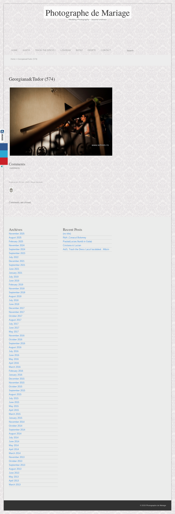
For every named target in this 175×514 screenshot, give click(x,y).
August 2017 (15, 320)
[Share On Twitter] (4, 154)
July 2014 (13, 437)
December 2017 (16, 308)
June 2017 (14, 327)
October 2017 (15, 316)
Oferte (92, 50)
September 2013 (17, 465)
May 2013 (14, 476)
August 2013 (15, 469)
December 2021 (16, 261)
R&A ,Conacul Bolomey (74, 237)
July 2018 (13, 300)
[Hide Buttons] (1, 167)
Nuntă (26, 50)
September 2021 (17, 265)
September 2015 (17, 390)
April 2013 (14, 480)
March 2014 (15, 453)
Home (14, 50)
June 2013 (14, 473)
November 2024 (16, 245)
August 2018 (15, 296)
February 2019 (16, 284)
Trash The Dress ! (45, 50)
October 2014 (15, 425)
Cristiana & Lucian (72, 245)
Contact (106, 50)
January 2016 (15, 375)
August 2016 (15, 347)
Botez (79, 50)
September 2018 (17, 292)
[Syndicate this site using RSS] (163, 50)
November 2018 (16, 288)
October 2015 (15, 386)
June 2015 (14, 402)
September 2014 (17, 429)
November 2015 (16, 382)
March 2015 (15, 414)
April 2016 (14, 363)
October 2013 (15, 461)
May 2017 (14, 331)
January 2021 (15, 273)
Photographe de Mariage (87, 12)
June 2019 (14, 280)
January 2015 (15, 418)
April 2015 (14, 410)
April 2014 (14, 449)
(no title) (67, 233)
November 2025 (16, 233)
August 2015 (15, 394)
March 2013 (15, 484)
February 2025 (16, 241)
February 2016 (16, 371)
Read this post (37, 182)
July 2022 (13, 257)
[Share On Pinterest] (4, 161)
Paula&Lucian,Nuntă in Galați (77, 241)
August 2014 (15, 433)
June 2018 (14, 304)
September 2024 (17, 249)
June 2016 (14, 355)
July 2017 (13, 324)
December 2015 (16, 378)
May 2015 (14, 406)
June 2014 (14, 441)
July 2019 (13, 276)
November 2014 (16, 422)
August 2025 (15, 237)
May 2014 (14, 445)
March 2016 (15, 367)
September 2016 (17, 343)
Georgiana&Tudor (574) (32, 79)
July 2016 (13, 351)
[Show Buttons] (2, 141)
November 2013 (16, 457)
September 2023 (17, 253)
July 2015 (13, 398)
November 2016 (16, 335)
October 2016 (15, 339)
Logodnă (65, 50)
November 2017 (16, 312)
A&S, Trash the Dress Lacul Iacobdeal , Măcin (86, 249)
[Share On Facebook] (4, 147)
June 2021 (14, 269)
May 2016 (14, 359)
